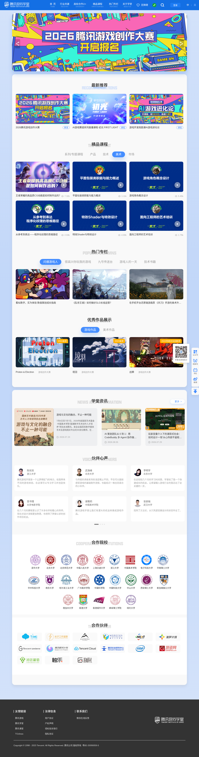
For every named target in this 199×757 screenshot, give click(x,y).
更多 (178, 401)
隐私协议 (49, 734)
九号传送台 (105, 261)
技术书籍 (150, 261)
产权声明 (49, 723)
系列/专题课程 (74, 154)
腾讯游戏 (19, 718)
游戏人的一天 (128, 261)
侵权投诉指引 (51, 728)
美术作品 (109, 329)
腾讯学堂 (19, 723)
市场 (131, 154)
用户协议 (49, 718)
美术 (118, 154)
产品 (93, 154)
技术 (106, 154)
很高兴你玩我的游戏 (78, 261)
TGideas (19, 734)
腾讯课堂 (19, 728)
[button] (96, 68)
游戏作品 (90, 329)
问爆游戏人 (50, 261)
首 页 (53, 5)
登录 (175, 5)
